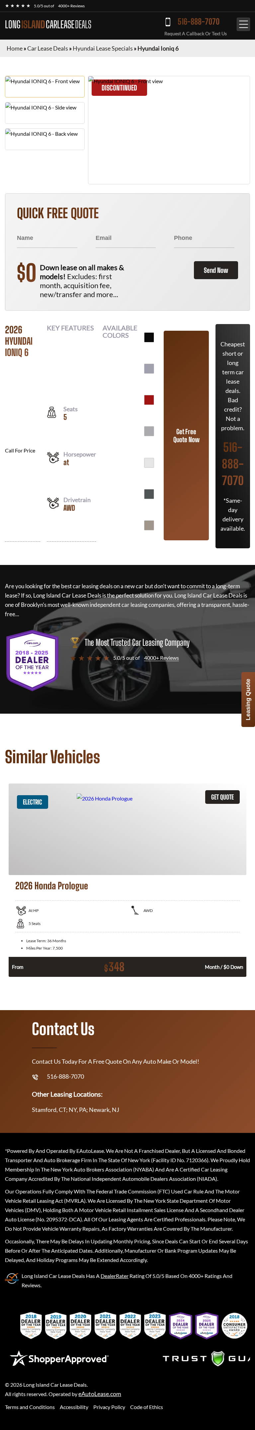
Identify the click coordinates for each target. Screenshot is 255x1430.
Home (15, 48)
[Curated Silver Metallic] (149, 431)
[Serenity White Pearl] (149, 462)
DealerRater (114, 1276)
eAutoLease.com (99, 1394)
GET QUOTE (222, 797)
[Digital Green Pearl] (149, 494)
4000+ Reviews (71, 5)
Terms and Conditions (30, 1407)
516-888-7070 (198, 21)
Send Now (216, 270)
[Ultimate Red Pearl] (149, 400)
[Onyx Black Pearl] (149, 337)
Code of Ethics (146, 1407)
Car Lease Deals (47, 48)
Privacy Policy (109, 1407)
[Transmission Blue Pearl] (149, 368)
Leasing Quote (248, 699)
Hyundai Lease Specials (103, 48)
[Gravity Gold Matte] (149, 525)
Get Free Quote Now (186, 436)
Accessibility (74, 1407)
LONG (48, 24)
